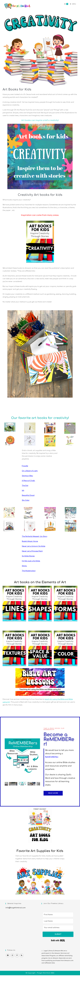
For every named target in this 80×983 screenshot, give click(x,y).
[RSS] (22, 955)
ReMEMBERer (51, 757)
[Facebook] (8, 955)
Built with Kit (58, 940)
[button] (7, 756)
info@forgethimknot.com (16, 908)
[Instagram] (12, 955)
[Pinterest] (17, 955)
